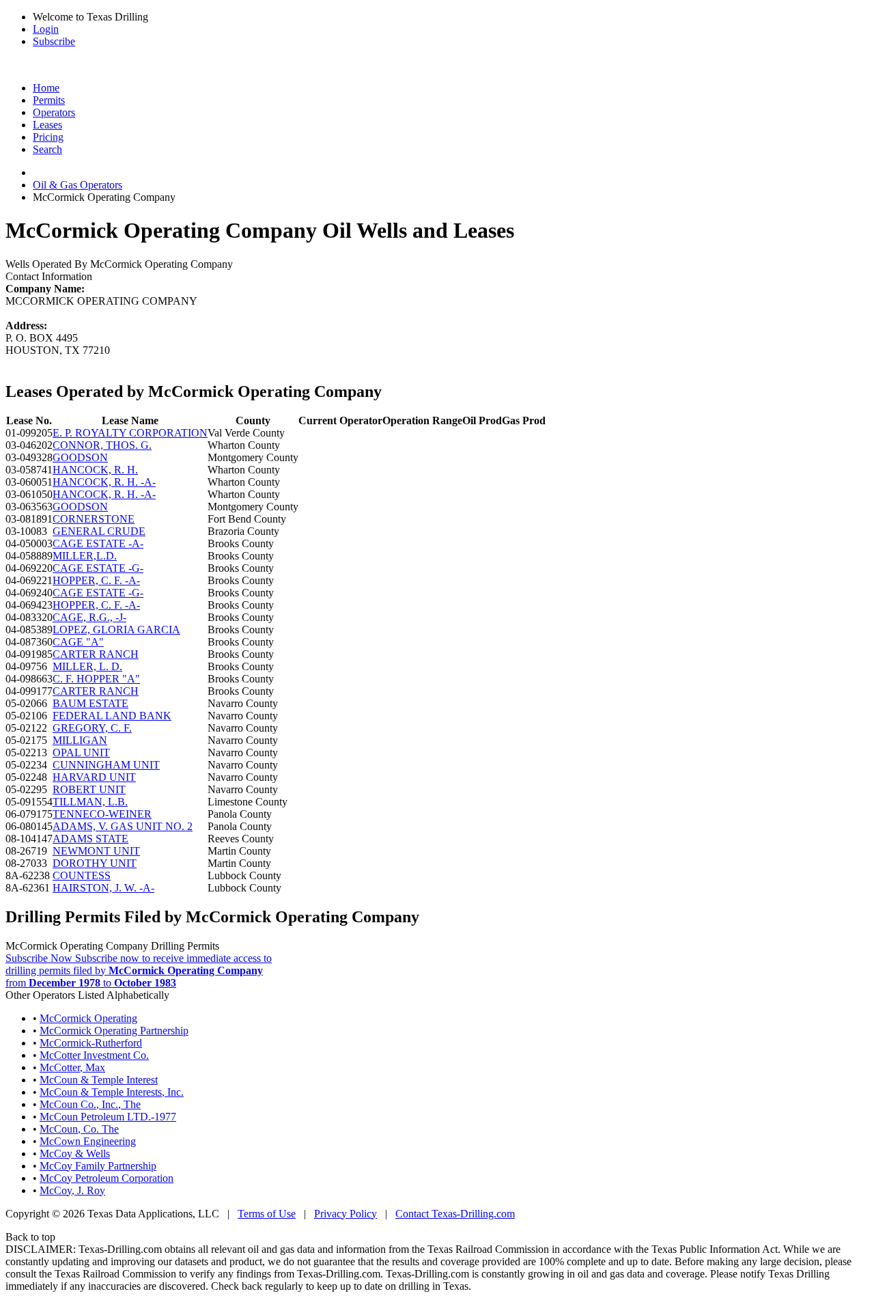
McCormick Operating (88, 1018)
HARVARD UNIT (94, 777)
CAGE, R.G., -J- (89, 617)
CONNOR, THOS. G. (102, 445)
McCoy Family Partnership (98, 1166)
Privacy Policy (345, 1213)
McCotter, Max (72, 1067)
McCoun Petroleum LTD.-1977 (108, 1116)
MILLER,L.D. (85, 556)
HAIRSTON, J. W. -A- (103, 888)
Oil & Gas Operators (77, 185)
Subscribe (54, 41)
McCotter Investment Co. (94, 1055)
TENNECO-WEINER (102, 814)
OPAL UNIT (81, 752)
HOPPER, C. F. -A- (96, 580)
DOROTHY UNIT (95, 863)
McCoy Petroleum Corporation (106, 1178)
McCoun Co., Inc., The (90, 1104)
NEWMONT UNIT (96, 851)
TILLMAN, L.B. (90, 801)
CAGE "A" (78, 642)
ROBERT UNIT (89, 789)
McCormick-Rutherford (91, 1043)
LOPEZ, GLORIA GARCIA (116, 629)
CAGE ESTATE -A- (98, 543)
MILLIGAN (80, 740)
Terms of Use (267, 1213)
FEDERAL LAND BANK (112, 715)
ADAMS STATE (90, 838)
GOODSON (80, 457)
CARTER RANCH (96, 654)
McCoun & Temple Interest (99, 1080)
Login (46, 29)
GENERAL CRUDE (99, 531)
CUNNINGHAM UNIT (106, 765)
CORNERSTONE (94, 519)
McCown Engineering (88, 1141)
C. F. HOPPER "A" (96, 679)
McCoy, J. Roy (72, 1190)
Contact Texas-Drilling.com (455, 1213)
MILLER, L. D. (87, 666)
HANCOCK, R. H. (95, 469)
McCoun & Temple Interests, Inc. (112, 1092)
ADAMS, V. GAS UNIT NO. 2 (123, 826)
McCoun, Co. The (79, 1129)
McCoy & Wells (75, 1153)
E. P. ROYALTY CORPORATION (130, 433)
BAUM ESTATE (90, 703)
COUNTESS (82, 875)
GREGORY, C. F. (92, 728)
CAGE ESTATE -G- (98, 568)
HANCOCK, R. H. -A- (104, 482)
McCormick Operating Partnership (114, 1030)
